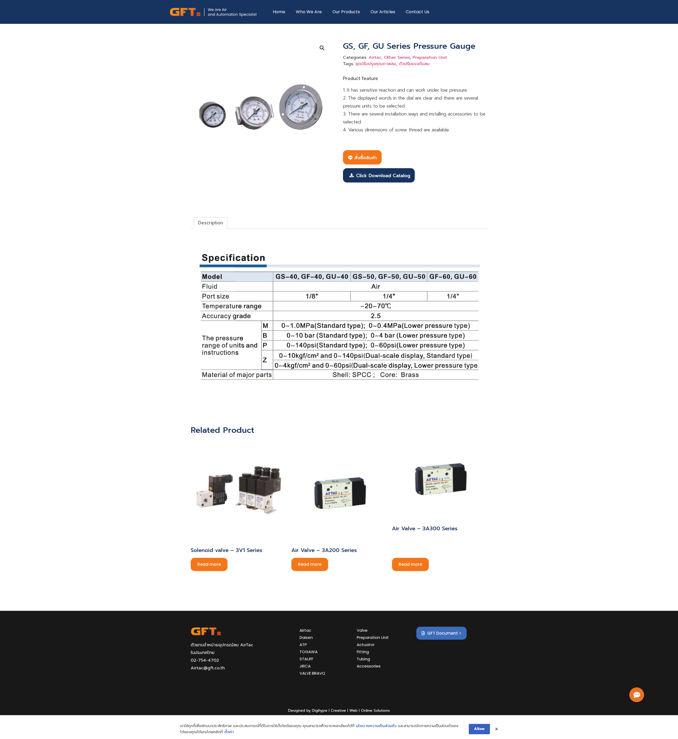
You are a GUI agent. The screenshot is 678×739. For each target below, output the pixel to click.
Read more (209, 564)
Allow (479, 729)
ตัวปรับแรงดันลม (414, 64)
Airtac (375, 57)
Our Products (346, 12)
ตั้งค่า (229, 732)
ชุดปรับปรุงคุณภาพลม (375, 64)
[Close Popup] (496, 729)
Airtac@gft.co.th (208, 668)
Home (279, 12)
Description (210, 222)
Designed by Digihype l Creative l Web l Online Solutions (339, 710)
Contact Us (417, 12)
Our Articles (383, 12)
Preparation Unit (430, 57)
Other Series (397, 57)
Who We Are (309, 12)
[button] (636, 694)
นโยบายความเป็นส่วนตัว (376, 726)
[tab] (211, 223)
